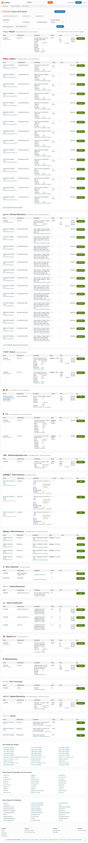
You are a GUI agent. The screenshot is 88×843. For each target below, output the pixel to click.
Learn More (4, 834)
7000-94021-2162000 (8, 197)
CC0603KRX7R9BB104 (64, 812)
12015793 (61, 787)
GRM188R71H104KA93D (65, 807)
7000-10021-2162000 (8, 178)
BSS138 (5, 814)
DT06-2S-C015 (35, 779)
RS (17, 390)
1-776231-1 (61, 779)
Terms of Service (43, 839)
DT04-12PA (6, 775)
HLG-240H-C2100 (63, 803)
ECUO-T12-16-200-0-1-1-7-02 (11, 759)
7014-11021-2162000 (8, 121)
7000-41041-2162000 (8, 293)
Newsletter (55, 832)
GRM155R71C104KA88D (9, 810)
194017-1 (33, 777)
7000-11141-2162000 (8, 328)
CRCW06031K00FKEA (64, 816)
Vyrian (13, 716)
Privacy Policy (34, 839)
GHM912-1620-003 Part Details (40, 540)
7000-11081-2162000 (8, 159)
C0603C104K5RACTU (36, 810)
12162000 (5, 38)
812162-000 (6, 578)
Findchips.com (5, 3)
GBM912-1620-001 (8, 550)
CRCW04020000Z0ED (36, 812)
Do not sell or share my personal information (71, 839)
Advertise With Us (82, 830)
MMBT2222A (62, 814)
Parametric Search (29, 830)
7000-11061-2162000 (8, 93)
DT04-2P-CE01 (7, 785)
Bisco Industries (17, 567)
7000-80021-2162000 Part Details (42, 233)
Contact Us (4, 836)
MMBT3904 (6, 805)
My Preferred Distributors (10, 16)
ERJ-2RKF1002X (35, 816)
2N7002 (33, 818)
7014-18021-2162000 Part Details (42, 80)
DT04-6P (61, 792)
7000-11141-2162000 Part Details (42, 332)
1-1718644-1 (34, 785)
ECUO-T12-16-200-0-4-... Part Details (42, 509)
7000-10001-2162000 (8, 168)
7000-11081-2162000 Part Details (42, 165)
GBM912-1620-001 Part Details (40, 553)
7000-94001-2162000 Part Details (42, 274)
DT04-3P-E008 (62, 790)
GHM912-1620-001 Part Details (40, 560)
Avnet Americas (24, 475)
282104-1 (33, 788)
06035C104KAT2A (63, 818)
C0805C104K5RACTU (36, 808)
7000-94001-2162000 (8, 270)
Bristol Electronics (17, 586)
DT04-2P (6, 790)
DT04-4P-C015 (35, 783)
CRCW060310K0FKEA (9, 807)
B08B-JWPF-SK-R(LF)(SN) (37, 790)
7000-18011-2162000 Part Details (42, 290)
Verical (18, 352)
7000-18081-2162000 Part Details (42, 90)
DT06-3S (6, 783)
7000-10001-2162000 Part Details (42, 175)
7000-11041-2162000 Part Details (42, 146)
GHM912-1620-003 (8, 537)
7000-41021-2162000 (8, 65)
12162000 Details (60, 11)
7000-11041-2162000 (8, 140)
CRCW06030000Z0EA (9, 812)
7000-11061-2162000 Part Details (42, 99)
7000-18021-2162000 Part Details (42, 193)
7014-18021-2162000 (8, 74)
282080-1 (33, 775)
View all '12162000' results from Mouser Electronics (15, 345)
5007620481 (62, 775)
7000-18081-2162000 (8, 84)
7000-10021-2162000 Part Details (42, 184)
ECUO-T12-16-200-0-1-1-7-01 (38, 757)
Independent (39, 16)
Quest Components (14, 603)
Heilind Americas (29, 531)
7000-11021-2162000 (8, 102)
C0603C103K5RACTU (9, 820)
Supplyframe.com (25, 839)
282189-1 (6, 788)
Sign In (85, 2)
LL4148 (60, 820)
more (45, 298)
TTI (18, 414)
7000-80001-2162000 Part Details (42, 137)
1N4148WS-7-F (62, 810)
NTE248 (6, 803)
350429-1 (6, 787)
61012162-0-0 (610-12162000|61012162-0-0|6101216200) (9, 398)
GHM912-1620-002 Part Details (40, 547)
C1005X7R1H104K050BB (37, 803)
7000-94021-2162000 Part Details (42, 203)
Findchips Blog (70, 2)
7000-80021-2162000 (8, 229)
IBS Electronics (11, 659)
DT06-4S (33, 787)
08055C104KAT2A (8, 816)
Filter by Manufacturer (8, 26)
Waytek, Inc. (17, 636)
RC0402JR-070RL (35, 807)
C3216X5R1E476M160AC (37, 805)
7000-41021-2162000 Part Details (42, 71)
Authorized (26, 16)
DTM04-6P (61, 785)
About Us (3, 832)
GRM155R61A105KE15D (9, 818)
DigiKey (24, 59)
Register (78, 2)
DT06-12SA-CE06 (35, 792)
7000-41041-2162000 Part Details (42, 299)
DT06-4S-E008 (35, 781)
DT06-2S (6, 781)
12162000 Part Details (39, 51)
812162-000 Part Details (40, 579)
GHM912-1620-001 (8, 556)
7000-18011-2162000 (8, 285)
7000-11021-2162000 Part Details (42, 109)
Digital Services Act (54, 839)
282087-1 (61, 788)
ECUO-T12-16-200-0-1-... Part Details (42, 493)
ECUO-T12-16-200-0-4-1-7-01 (66, 757)
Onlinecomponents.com (29, 455)
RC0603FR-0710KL (35, 814)
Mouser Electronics (29, 214)
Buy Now (80, 38)
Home (2, 830)
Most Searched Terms (30, 832)
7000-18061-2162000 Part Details (42, 118)
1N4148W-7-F (62, 808)
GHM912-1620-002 (8, 544)
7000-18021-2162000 (8, 187)
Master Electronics (29, 696)
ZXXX (60, 805)
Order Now (80, 229)
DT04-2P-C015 (62, 777)
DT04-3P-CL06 (7, 792)
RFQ (81, 397)
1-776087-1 (6, 777)
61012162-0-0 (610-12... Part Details (42, 407)
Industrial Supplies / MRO (55, 16)
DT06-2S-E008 (7, 779)
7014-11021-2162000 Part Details (42, 127)
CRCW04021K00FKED (9, 808)
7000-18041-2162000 (8, 150)
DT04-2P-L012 (62, 783)
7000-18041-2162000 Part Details (42, 156)
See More (67, 43)
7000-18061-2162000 (8, 112)
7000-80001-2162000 (8, 131)
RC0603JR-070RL (35, 820)
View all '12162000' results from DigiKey (12, 207)
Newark (24, 32)
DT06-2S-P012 (62, 781)
